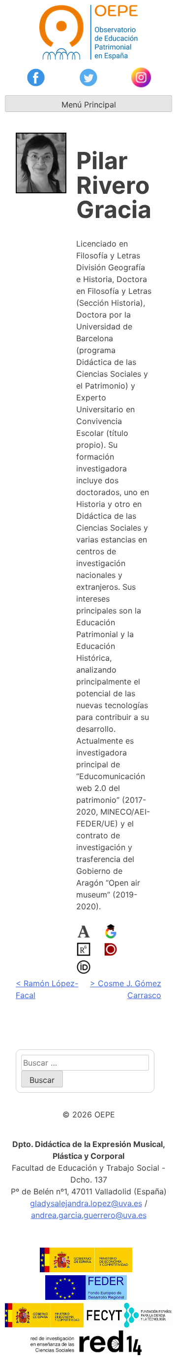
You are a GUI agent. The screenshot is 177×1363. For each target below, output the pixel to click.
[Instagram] (141, 79)
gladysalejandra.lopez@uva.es (86, 1203)
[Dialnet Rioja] (110, 951)
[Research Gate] (83, 951)
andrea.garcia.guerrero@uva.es (89, 1215)
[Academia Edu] (83, 933)
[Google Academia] (110, 933)
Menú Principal (88, 104)
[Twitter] (88, 79)
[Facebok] (36, 79)
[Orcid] (83, 968)
